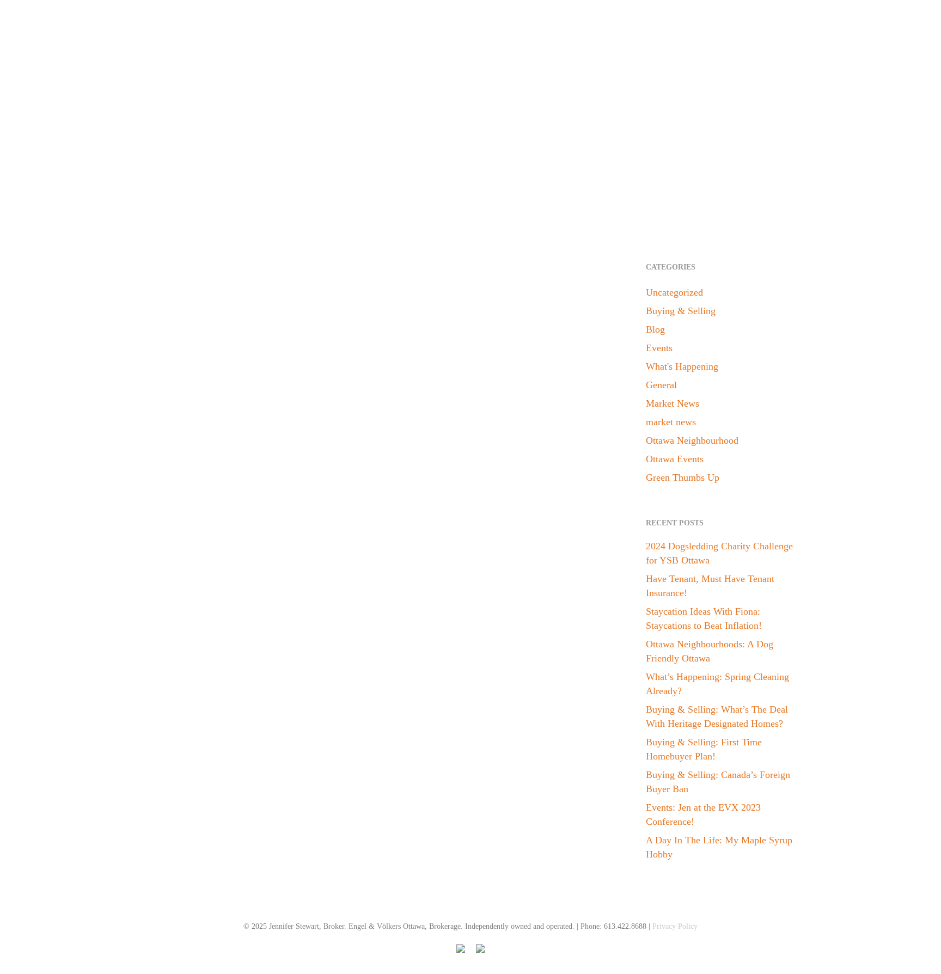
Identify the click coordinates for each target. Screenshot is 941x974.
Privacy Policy (675, 926)
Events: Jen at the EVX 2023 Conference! (703, 814)
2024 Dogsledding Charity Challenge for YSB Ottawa (719, 553)
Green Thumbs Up (682, 477)
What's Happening (682, 366)
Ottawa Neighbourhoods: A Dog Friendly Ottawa (709, 651)
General (661, 384)
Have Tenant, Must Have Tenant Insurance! (710, 585)
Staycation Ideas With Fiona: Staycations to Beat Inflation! (704, 618)
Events (659, 347)
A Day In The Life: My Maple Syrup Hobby (719, 847)
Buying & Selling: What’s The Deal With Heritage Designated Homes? (717, 716)
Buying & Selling (681, 310)
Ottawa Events (675, 459)
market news (671, 421)
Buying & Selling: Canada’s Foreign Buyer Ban (718, 781)
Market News (170, 729)
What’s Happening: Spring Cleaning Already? (717, 683)
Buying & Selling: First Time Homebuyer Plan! (704, 749)
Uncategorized (674, 292)
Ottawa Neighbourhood (692, 440)
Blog (655, 329)
